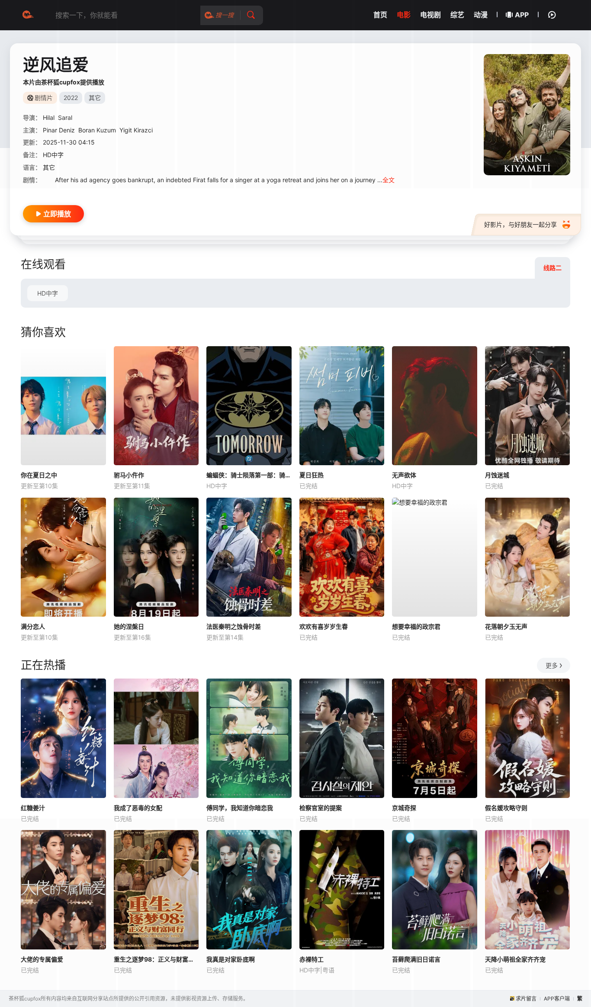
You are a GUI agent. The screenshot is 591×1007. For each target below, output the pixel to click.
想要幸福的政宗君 (416, 626)
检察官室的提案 (320, 807)
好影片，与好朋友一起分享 (520, 224)
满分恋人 (33, 626)
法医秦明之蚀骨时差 (233, 626)
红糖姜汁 (33, 807)
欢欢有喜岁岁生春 (323, 626)
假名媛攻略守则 (506, 807)
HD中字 (47, 293)
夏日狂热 (311, 475)
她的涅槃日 (129, 626)
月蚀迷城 (497, 475)
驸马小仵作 (129, 475)
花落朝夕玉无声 (506, 626)
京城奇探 (404, 807)
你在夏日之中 (39, 475)
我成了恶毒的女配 (138, 807)
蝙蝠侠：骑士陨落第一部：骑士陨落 (249, 475)
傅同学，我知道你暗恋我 (239, 807)
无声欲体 (404, 475)
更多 (552, 665)
